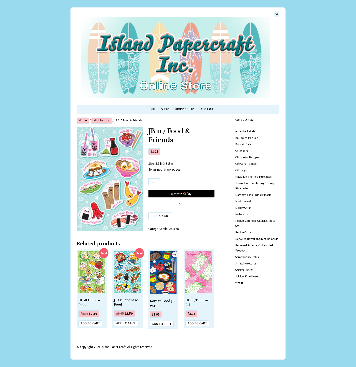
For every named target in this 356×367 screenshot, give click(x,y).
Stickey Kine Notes (247, 276)
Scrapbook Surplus (247, 257)
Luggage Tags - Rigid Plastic (253, 195)
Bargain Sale (243, 144)
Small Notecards (245, 263)
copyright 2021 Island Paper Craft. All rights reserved (116, 347)
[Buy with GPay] (181, 193)
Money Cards (243, 208)
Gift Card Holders (246, 163)
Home (152, 109)
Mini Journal (101, 120)
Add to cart (160, 216)
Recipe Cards (243, 232)
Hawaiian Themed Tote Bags (253, 176)
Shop (165, 109)
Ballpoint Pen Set (246, 138)
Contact (207, 109)
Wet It (239, 283)
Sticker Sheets (244, 270)
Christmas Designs (247, 157)
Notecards (241, 214)
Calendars (241, 151)
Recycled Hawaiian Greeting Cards (256, 239)
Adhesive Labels (245, 131)
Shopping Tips (184, 109)
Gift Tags (240, 170)
